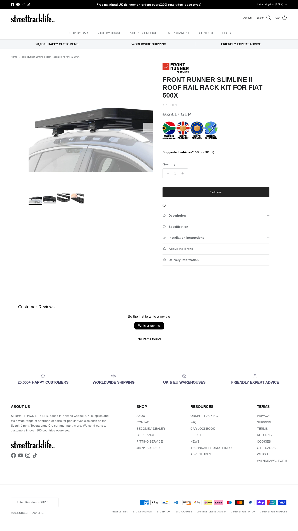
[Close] (253, 212)
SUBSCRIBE (203, 311)
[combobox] (203, 274)
